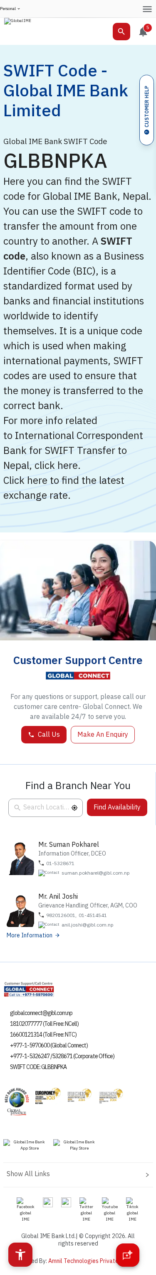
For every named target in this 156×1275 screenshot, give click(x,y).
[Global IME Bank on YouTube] (110, 1209)
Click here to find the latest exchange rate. (63, 488)
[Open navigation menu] (147, 9)
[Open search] (121, 31)
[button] (74, 807)
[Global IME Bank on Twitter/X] (86, 1209)
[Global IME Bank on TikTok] (132, 1209)
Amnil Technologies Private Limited (93, 1261)
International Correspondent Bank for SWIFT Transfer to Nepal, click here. (73, 450)
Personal (8, 9)
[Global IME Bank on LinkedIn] (66, 1202)
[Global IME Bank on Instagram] (48, 1202)
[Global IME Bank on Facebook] (26, 1209)
